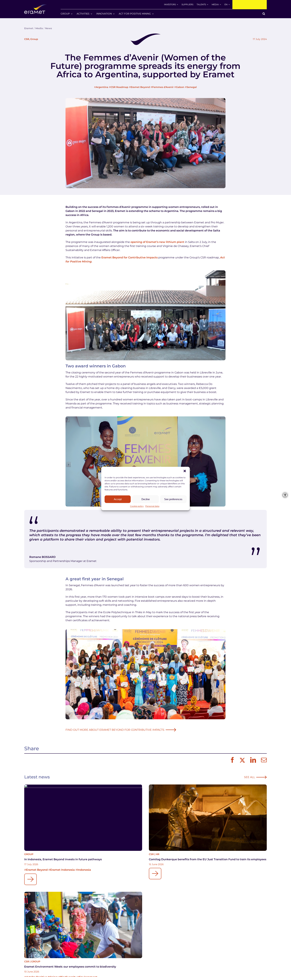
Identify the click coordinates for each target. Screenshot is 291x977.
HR (157, 854)
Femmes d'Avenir (163, 87)
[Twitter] (242, 760)
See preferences (173, 499)
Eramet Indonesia (62, 869)
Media (39, 28)
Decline (145, 499)
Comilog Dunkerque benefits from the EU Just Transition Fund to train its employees (207, 859)
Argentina (102, 87)
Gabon (180, 87)
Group (34, 39)
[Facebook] (231, 760)
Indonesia (84, 869)
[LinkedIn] (252, 760)
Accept (118, 499)
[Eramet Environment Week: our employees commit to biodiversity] (83, 925)
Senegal (192, 87)
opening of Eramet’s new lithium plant (157, 242)
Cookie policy (137, 506)
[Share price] (249, 4)
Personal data (152, 506)
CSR (26, 39)
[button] (184, 471)
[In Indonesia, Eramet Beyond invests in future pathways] (83, 817)
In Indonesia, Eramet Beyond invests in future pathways (63, 859)
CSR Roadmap (119, 87)
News (48, 28)
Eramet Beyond (140, 87)
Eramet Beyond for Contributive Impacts (129, 257)
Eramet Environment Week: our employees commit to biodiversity (70, 966)
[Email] (263, 760)
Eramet (28, 28)
